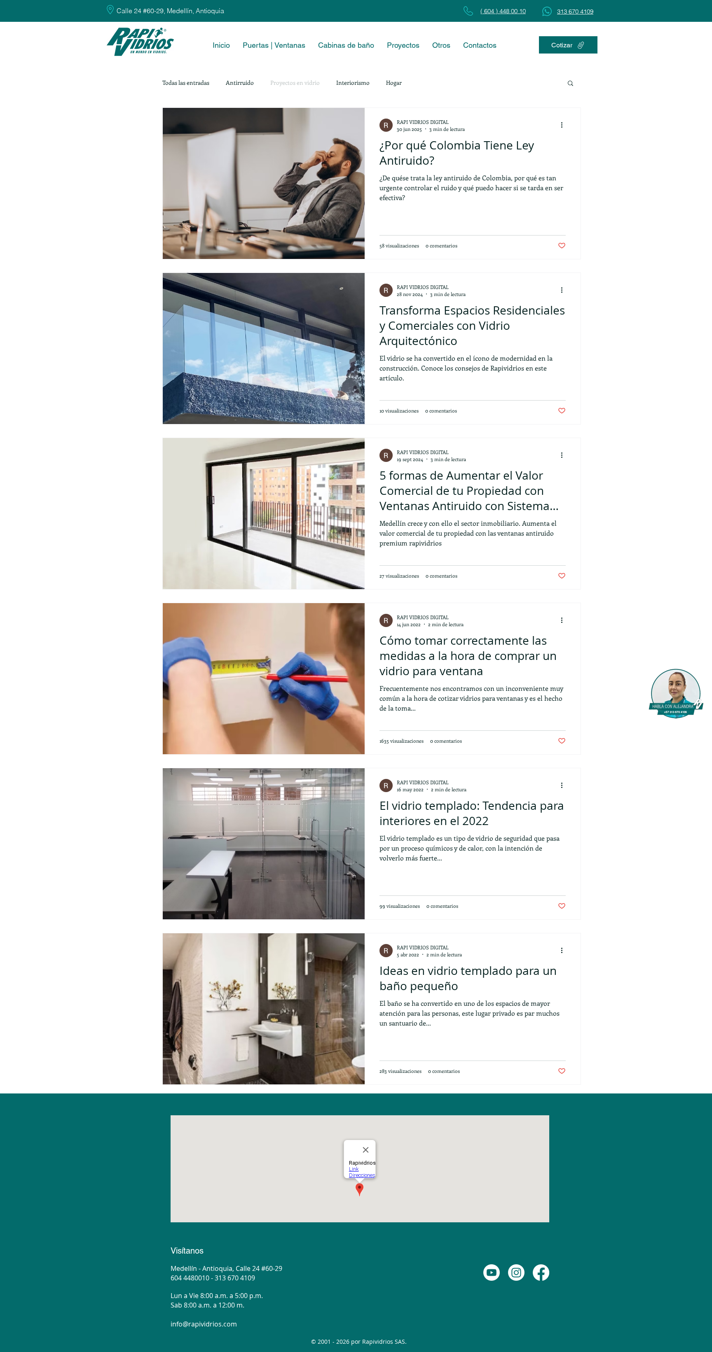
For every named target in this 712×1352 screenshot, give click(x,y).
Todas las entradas (185, 82)
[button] (570, 83)
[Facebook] (541, 1272)
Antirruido (240, 82)
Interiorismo (353, 82)
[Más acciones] (564, 125)
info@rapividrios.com (204, 1324)
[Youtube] (491, 1272)
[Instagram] (516, 1272)
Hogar (394, 82)
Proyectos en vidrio (295, 82)
